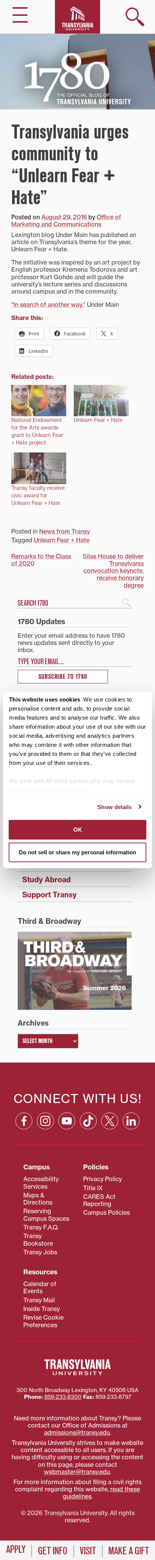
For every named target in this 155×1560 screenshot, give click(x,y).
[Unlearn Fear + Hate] (101, 400)
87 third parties (67, 781)
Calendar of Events (39, 1287)
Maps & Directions (37, 1198)
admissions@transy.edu (77, 1432)
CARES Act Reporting (99, 1200)
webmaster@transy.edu (77, 1471)
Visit (88, 1551)
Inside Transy (41, 1308)
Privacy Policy (102, 1179)
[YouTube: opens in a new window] (66, 1120)
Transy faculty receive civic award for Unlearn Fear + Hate (38, 495)
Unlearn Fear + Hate (98, 420)
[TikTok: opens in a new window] (88, 1120)
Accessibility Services (41, 1182)
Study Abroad (46, 879)
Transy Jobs (40, 1252)
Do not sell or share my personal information (77, 852)
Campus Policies (106, 1212)
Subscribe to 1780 (62, 677)
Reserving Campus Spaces (46, 1214)
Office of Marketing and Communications (66, 220)
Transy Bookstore (38, 1239)
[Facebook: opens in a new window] (23, 1120)
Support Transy (49, 894)
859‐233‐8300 (63, 1397)
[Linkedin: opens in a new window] (131, 1120)
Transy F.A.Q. (41, 1227)
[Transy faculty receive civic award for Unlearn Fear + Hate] (38, 468)
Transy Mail (39, 1300)
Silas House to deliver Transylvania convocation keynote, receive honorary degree (113, 570)
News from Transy (64, 531)
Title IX (93, 1188)
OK (77, 829)
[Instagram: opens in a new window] (45, 1120)
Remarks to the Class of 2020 (41, 559)
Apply (16, 1549)
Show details (114, 806)
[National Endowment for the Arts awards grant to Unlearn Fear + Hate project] (38, 400)
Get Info (52, 1551)
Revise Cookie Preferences (43, 1321)
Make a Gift (128, 1551)
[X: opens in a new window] (109, 1120)
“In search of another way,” (48, 304)
